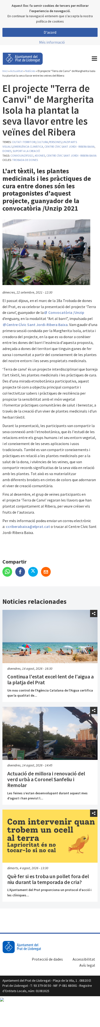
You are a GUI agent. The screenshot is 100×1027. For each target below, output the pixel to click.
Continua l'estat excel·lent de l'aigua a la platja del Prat (50, 679)
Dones (6, 151)
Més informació (52, 42)
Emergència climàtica (28, 146)
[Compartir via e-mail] (47, 572)
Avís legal (87, 965)
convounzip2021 (21, 155)
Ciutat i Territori (24, 142)
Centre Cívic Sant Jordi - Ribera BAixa (71, 155)
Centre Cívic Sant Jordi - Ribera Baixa (69, 146)
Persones (55, 142)
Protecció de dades (47, 959)
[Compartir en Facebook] (21, 572)
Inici (5, 71)
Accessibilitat (84, 959)
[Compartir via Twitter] (34, 572)
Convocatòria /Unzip (66, 312)
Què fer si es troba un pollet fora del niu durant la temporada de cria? (48, 879)
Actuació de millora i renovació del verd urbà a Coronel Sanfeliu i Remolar (46, 779)
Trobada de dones (25, 160)
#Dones (40, 155)
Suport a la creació (26, 151)
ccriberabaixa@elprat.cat (28, 526)
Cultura (42, 142)
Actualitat (16, 71)
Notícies (30, 71)
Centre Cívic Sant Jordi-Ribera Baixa (37, 324)
